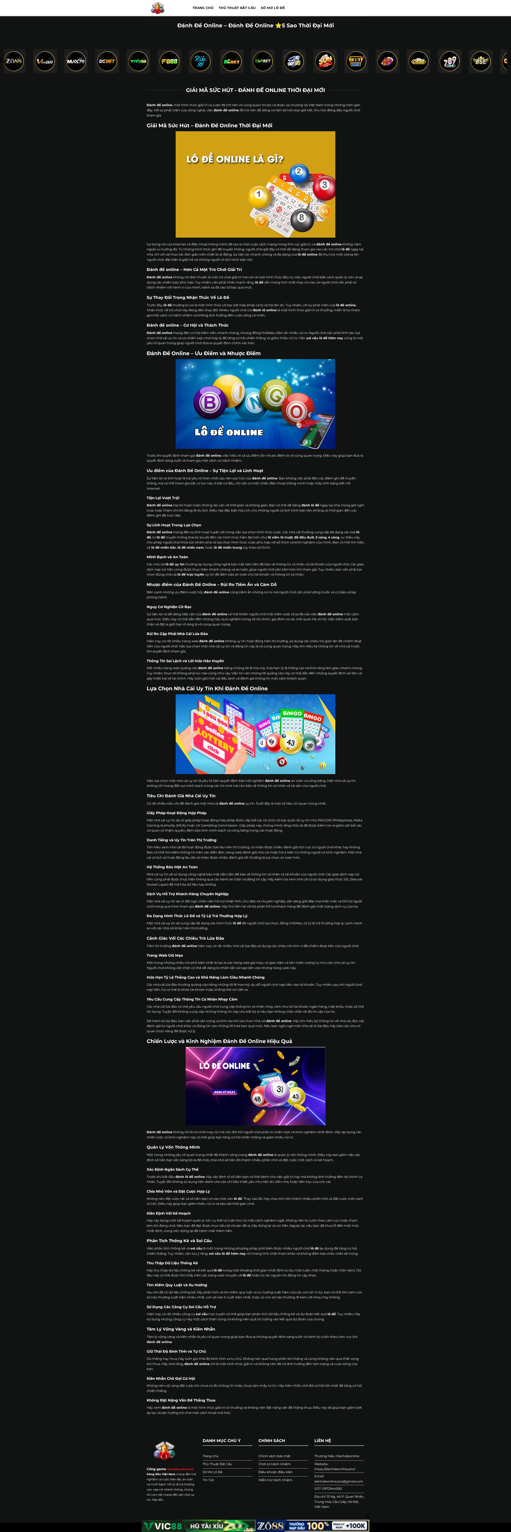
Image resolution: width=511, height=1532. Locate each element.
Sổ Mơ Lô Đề (273, 8)
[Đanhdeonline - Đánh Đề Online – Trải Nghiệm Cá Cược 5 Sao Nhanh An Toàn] (167, 8)
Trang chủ (203, 8)
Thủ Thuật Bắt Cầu (237, 8)
